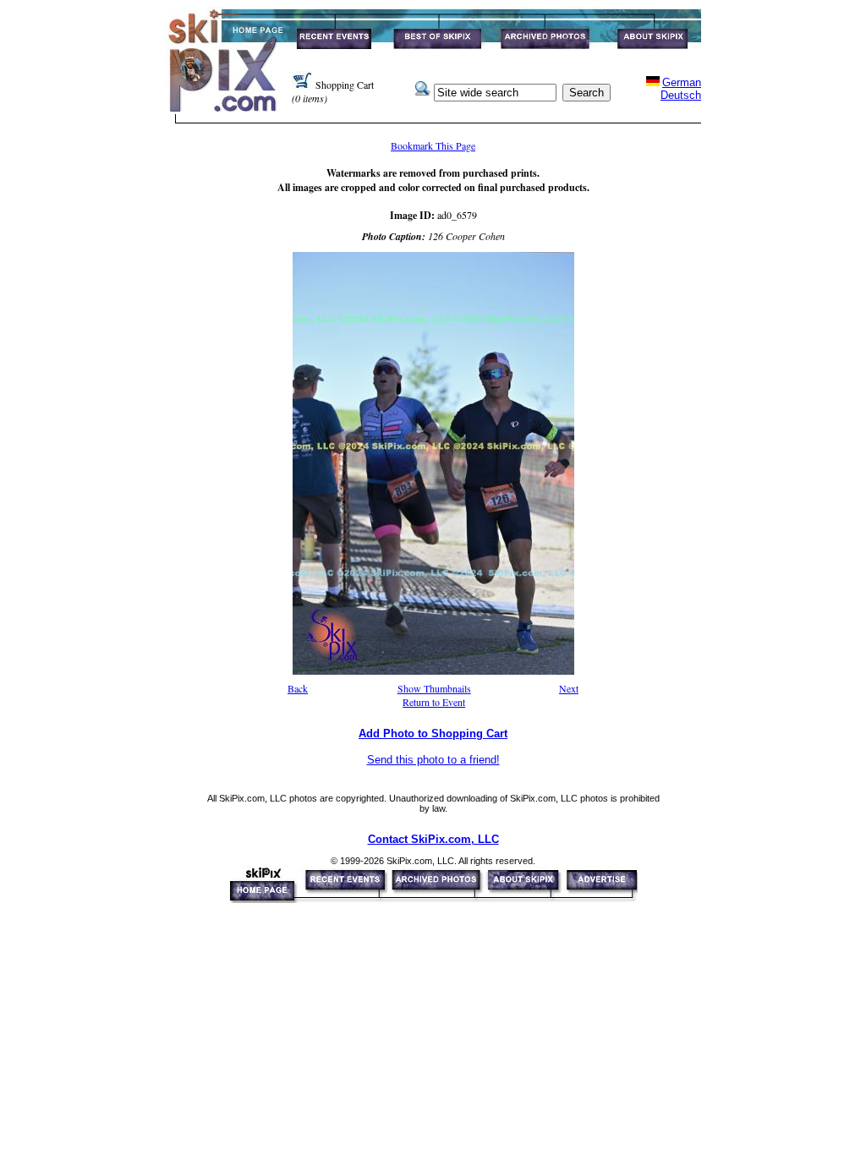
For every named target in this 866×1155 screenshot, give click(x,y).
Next (568, 688)
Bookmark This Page (433, 145)
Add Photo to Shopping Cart (433, 733)
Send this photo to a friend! (433, 759)
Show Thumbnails (434, 688)
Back (298, 688)
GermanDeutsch (680, 88)
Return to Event (434, 702)
